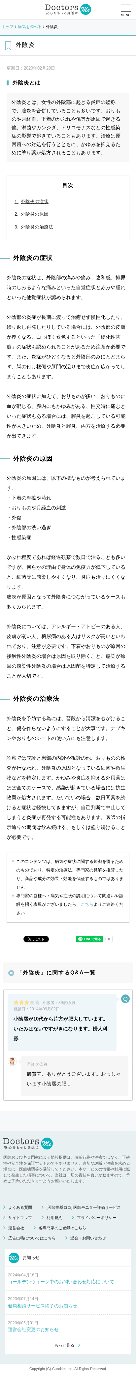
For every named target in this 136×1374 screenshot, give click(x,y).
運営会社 (16, 1228)
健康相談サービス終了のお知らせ (42, 1305)
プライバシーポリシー (97, 1217)
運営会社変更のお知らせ (33, 1329)
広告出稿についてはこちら (32, 1238)
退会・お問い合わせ (88, 1238)
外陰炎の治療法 (37, 226)
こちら (87, 904)
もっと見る (64, 1345)
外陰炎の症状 (35, 201)
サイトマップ (20, 1217)
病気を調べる (30, 26)
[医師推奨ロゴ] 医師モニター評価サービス (84, 1207)
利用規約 (54, 1217)
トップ (8, 26)
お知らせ (30, 1257)
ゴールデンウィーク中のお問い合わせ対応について (61, 1281)
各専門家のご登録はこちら (62, 1228)
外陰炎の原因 (35, 214)
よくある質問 (20, 1207)
